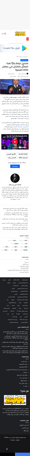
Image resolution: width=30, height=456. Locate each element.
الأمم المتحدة (15, 285)
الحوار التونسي (11, 154)
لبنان (13, 313)
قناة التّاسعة (16, 127)
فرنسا (20, 308)
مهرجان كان (14, 316)
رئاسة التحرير (25, 264)
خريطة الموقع (24, 380)
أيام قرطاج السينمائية (23, 282)
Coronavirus (25, 280)
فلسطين (14, 308)
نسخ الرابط (15, 166)
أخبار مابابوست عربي (23, 327)
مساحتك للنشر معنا (24, 272)
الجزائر (13, 288)
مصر (21, 316)
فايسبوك (26, 308)
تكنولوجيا (26, 302)
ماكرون (26, 316)
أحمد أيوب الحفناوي (24, 425)
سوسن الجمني (25, 428)
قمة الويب (12, 311)
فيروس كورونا (7, 308)
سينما (8, 305)
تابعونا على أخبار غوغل (22, 375)
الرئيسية (25, 56)
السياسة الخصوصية (24, 266)
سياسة (13, 305)
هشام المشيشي (24, 322)
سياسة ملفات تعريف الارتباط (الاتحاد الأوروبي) (18, 270)
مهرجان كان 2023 (24, 319)
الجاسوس (25, 127)
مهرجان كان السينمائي (12, 319)
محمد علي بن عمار (22, 73)
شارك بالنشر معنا (23, 383)
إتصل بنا (25, 386)
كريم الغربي (25, 313)
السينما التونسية (14, 291)
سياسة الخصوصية (23, 364)
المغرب (15, 294)
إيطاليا (8, 282)
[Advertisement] (15, 15)
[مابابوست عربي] (20, 33)
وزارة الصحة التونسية (13, 322)
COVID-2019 (16, 280)
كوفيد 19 (18, 313)
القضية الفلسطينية (24, 294)
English (18, 440)
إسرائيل (14, 282)
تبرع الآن (25, 372)
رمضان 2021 (19, 56)
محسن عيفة (11, 157)
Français (12, 440)
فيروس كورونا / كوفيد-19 (22, 311)
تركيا (8, 299)
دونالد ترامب (25, 305)
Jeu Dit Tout (22, 154)
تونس (20, 302)
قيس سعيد (5, 311)
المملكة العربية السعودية (23, 296)
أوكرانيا (4, 280)
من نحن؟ (26, 262)
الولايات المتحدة (11, 296)
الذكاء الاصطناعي (24, 291)
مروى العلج (26, 430)
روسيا (18, 305)
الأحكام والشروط (25, 268)
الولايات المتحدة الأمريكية (22, 299)
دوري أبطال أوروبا (12, 302)
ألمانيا (9, 280)
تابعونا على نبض (23, 377)
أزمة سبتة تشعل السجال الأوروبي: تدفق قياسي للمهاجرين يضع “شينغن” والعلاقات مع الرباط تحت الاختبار (16, 214)
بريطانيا (12, 299)
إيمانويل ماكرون (24, 285)
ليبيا (8, 313)
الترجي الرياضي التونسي (22, 288)
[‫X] (19, 202)
